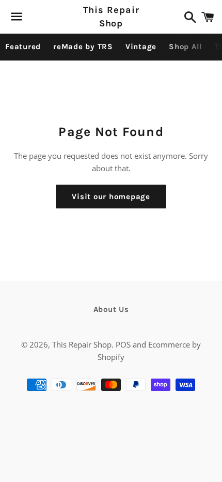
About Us (111, 309)
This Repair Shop (111, 16)
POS (123, 344)
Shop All (185, 46)
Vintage (140, 46)
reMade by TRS (83, 46)
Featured (23, 46)
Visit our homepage (111, 196)
